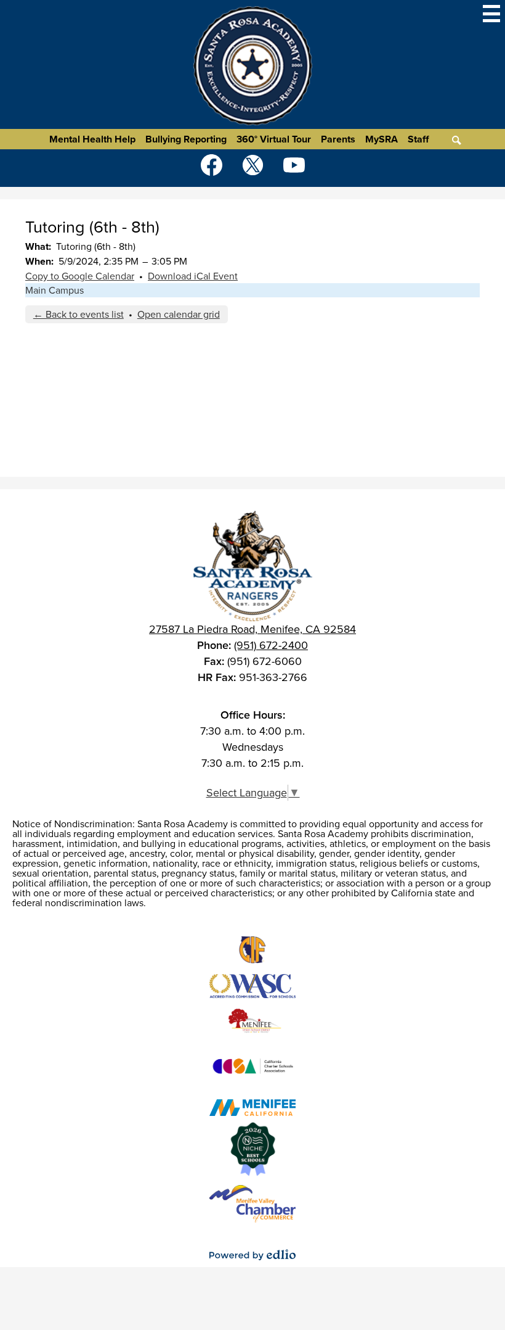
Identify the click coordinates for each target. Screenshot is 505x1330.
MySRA (381, 139)
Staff (418, 139)
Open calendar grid (178, 314)
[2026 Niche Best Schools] (253, 1149)
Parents (338, 139)
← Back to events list (78, 314)
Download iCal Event (193, 276)
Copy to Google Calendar (79, 276)
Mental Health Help (92, 139)
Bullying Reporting (186, 139)
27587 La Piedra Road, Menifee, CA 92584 (252, 629)
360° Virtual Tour (273, 139)
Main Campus (54, 290)
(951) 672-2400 (271, 645)
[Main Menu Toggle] (491, 13)
